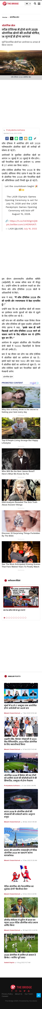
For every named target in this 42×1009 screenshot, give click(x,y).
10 (25, 617)
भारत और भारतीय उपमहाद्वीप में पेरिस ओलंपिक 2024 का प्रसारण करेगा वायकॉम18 (20, 853)
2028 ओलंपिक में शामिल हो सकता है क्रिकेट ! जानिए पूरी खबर (20, 956)
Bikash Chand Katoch (12, 713)
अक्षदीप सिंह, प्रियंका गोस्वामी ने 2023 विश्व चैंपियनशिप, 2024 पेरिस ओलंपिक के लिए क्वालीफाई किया (20, 742)
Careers (5, 996)
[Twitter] (11, 138)
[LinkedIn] (21, 138)
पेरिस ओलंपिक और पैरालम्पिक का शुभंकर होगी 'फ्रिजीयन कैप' (19, 887)
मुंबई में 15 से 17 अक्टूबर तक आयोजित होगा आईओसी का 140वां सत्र (20, 707)
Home (4, 17)
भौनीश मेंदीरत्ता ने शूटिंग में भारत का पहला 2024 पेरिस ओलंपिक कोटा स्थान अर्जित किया (21, 923)
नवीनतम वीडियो (14, 580)
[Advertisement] (21, 103)
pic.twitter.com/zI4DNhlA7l (21, 224)
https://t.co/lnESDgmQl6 (23, 221)
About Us (18, 994)
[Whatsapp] (16, 138)
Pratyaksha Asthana (12, 786)
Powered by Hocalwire (28, 1001)
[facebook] (7, 138)
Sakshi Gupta (9, 962)
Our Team (29, 994)
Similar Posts (14, 676)
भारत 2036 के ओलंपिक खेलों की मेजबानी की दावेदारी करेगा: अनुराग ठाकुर (19, 814)
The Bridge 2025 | (12, 1001)
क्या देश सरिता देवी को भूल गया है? (14, 610)
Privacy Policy (7, 994)
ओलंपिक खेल (8, 25)
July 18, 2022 (30, 229)
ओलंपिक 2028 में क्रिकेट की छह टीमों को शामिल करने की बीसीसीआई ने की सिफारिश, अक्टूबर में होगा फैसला (20, 778)
